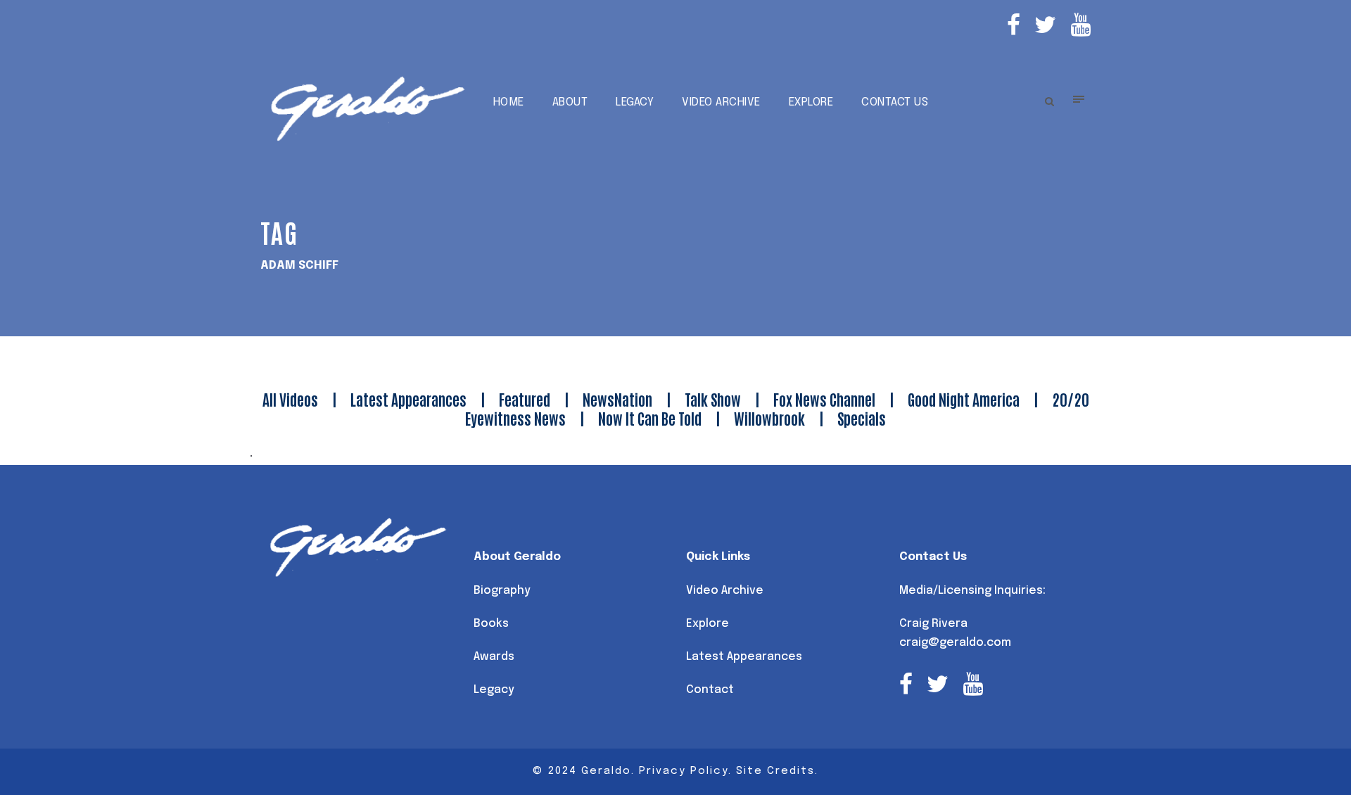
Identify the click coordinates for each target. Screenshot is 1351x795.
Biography (502, 591)
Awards (494, 657)
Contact (710, 690)
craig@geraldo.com (955, 643)
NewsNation (617, 399)
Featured (524, 399)
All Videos (290, 399)
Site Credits (775, 771)
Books (491, 624)
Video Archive (721, 102)
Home (508, 102)
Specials (861, 418)
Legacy (635, 102)
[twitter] (1045, 27)
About (570, 102)
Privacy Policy (683, 771)
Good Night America (964, 399)
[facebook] (1013, 27)
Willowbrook (769, 418)
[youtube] (1080, 27)
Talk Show (713, 399)
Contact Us (894, 102)
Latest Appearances (408, 399)
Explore (811, 102)
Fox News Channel (824, 399)
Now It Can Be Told (650, 418)
